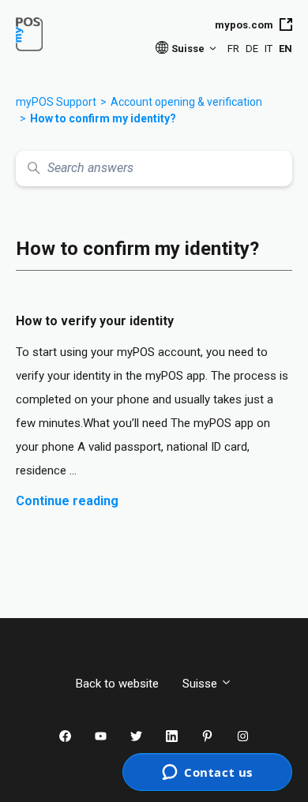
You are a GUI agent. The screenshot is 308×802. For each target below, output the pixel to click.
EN (285, 48)
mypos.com (244, 25)
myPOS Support (56, 102)
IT (268, 48)
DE (252, 48)
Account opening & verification (186, 102)
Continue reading (67, 500)
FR (233, 48)
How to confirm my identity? (103, 118)
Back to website (117, 683)
